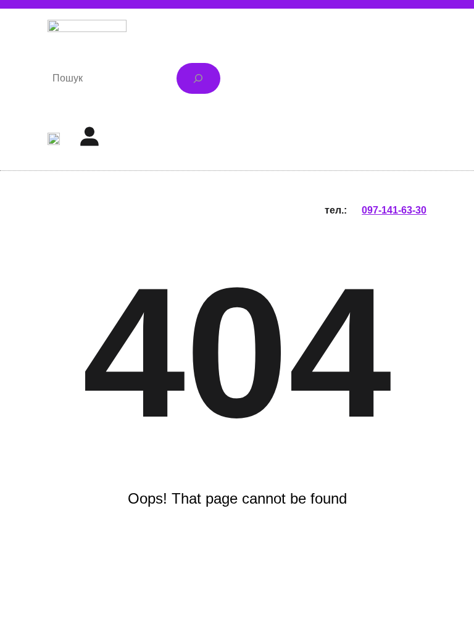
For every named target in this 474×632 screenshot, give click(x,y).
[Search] (198, 78)
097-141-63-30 (394, 210)
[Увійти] (89, 135)
